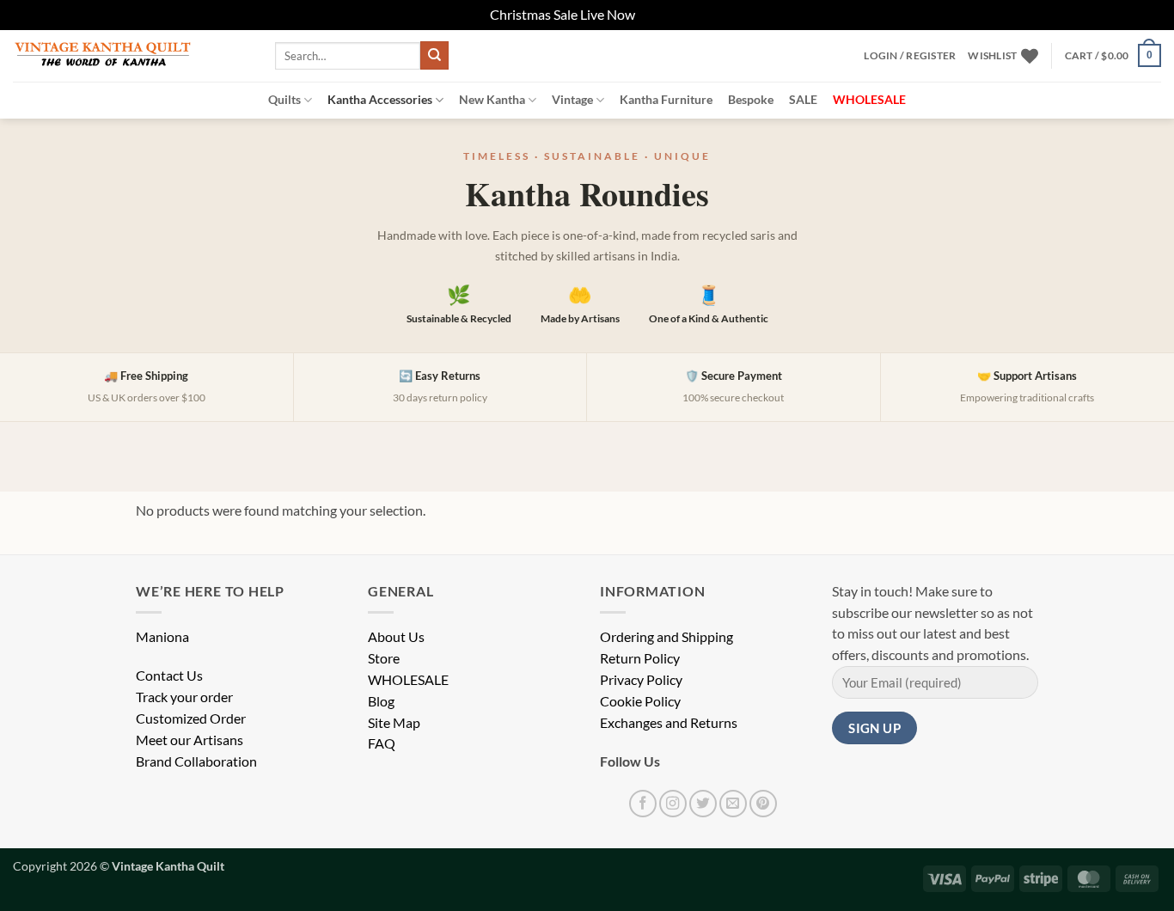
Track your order (184, 697)
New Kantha (492, 99)
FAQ (381, 743)
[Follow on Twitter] (703, 803)
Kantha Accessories (379, 99)
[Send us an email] (733, 803)
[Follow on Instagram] (673, 803)
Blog (381, 701)
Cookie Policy (640, 701)
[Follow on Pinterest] (763, 803)
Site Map (394, 723)
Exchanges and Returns (668, 723)
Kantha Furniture (666, 99)
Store (384, 658)
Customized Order (191, 718)
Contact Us (169, 675)
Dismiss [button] (661, 14)
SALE (803, 99)
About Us (396, 637)
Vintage (572, 99)
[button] (910, 56)
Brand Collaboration (196, 761)
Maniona (162, 637)
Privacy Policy (641, 680)
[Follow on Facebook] (643, 803)
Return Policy (640, 658)
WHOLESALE (408, 680)
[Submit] (434, 55)
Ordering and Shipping (666, 637)
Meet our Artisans (189, 740)
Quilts (284, 99)
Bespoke (750, 99)
